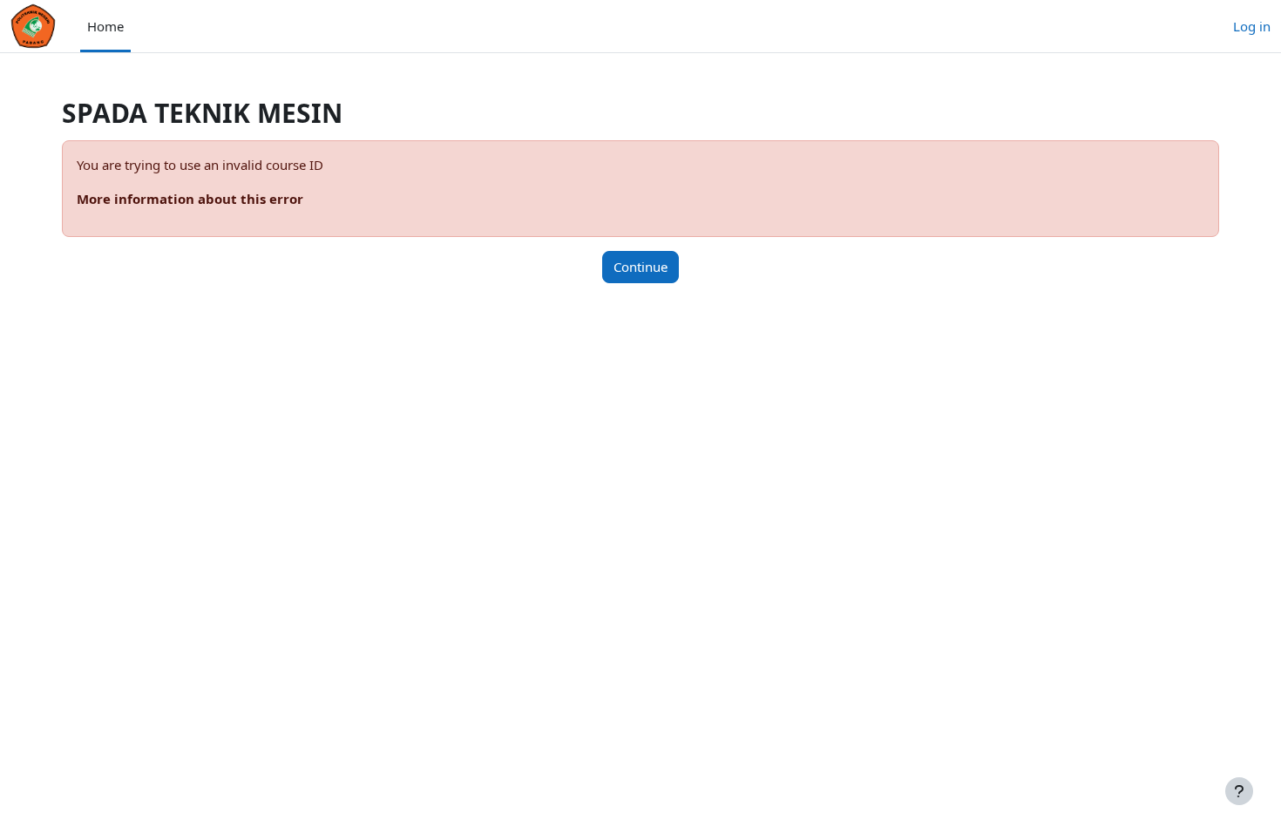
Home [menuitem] (105, 26)
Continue (640, 266)
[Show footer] (1239, 791)
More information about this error (190, 198)
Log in (1252, 26)
